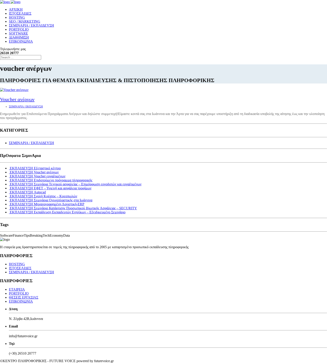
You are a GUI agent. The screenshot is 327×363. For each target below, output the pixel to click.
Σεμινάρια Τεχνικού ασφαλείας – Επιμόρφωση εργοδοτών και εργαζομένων (75, 184)
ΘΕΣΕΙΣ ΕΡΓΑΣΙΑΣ (23, 297)
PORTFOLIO (19, 29)
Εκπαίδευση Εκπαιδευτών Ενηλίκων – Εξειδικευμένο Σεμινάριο (67, 212)
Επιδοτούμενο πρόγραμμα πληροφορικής (51, 180)
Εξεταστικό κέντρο (35, 168)
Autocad (28, 192)
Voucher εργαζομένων (37, 176)
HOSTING (17, 17)
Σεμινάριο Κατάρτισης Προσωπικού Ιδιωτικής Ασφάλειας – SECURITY (73, 208)
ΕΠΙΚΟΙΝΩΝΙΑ (21, 41)
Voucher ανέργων (17, 99)
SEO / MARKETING (24, 21)
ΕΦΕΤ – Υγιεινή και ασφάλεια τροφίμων (50, 188)
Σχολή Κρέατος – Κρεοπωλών (43, 196)
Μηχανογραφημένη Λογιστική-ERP (47, 204)
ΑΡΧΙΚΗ (16, 9)
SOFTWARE (18, 33)
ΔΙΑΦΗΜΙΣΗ (19, 37)
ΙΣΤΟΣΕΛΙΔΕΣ (20, 13)
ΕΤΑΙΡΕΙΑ (17, 289)
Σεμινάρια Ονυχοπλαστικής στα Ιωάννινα (51, 200)
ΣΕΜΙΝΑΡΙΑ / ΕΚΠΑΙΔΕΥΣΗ (31, 25)
